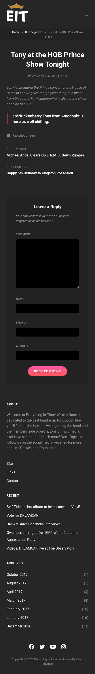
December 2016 (19, 626)
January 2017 (17, 618)
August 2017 (17, 583)
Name (21, 299)
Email (21, 322)
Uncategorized (33, 32)
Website (22, 346)
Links (11, 472)
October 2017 (17, 574)
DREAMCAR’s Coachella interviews (33, 524)
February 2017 (18, 609)
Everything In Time (45, 659)
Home (15, 32)
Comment (24, 234)
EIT (65, 76)
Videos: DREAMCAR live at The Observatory (40, 548)
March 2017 (16, 600)
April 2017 (15, 592)
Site (10, 463)
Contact (13, 481)
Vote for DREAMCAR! (23, 515)
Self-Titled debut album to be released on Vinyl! (43, 507)
